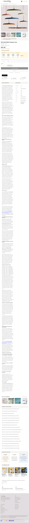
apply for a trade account (12, 517)
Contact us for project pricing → (7, 39)
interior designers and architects (13, 516)
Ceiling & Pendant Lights (18, 498)
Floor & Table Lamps (17, 499)
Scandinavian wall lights (11, 515)
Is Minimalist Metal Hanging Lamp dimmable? (8, 413)
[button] (2, 1)
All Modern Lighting (17, 502)
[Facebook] (1, 500)
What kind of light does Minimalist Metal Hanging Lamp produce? (10, 415)
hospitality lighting (6, 212)
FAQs (1, 506)
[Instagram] (2, 500)
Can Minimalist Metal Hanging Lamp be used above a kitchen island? (11, 427)
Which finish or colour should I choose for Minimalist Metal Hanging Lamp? (11, 429)
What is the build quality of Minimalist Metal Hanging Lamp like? (10, 434)
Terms (23, 519)
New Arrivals (16, 500)
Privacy (21, 519)
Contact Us (2, 505)
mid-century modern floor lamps (23, 515)
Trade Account (16, 505)
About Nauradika (17, 506)
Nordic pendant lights (17, 515)
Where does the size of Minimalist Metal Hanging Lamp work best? (10, 420)
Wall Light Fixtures (17, 497)
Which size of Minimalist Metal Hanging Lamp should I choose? (10, 422)
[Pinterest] (4, 500)
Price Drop (16, 501)
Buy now (14, 70)
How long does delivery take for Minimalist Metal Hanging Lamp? (10, 443)
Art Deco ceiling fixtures (3, 516)
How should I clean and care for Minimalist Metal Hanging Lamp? (10, 436)
